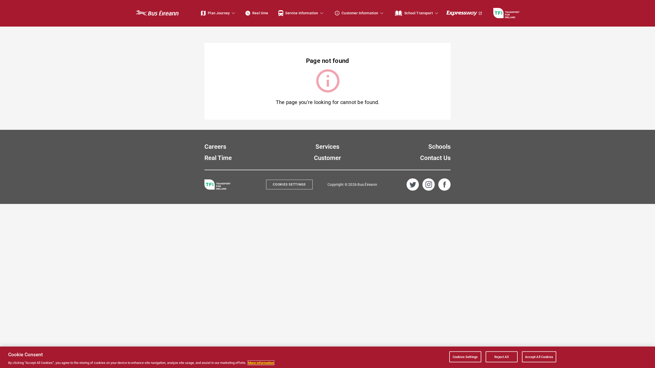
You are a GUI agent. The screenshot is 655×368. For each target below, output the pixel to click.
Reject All (501, 357)
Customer (327, 158)
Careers (215, 146)
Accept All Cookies (539, 357)
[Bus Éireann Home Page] (157, 13)
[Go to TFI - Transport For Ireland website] (506, 13)
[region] (327, 357)
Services (327, 146)
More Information (261, 363)
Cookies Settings (289, 184)
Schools (439, 146)
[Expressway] (464, 13)
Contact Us (435, 158)
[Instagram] (428, 184)
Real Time (218, 158)
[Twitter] (413, 184)
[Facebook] (444, 184)
